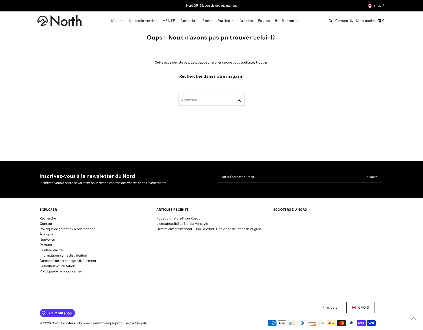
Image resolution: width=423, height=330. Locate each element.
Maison (117, 21)
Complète (188, 21)
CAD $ (379, 6)
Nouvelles (47, 239)
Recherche (48, 218)
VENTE (169, 21)
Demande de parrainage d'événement (68, 261)
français (330, 307)
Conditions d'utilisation (57, 266)
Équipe (264, 21)
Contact (46, 223)
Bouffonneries (287, 21)
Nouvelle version (143, 21)
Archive (246, 21)
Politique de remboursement (61, 271)
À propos (47, 234)
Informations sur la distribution (63, 255)
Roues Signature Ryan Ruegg (178, 218)
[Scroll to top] (414, 318)
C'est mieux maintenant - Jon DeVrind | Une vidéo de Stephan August (208, 229)
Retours (46, 245)
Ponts (207, 21)
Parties (224, 21)
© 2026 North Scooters (58, 323)
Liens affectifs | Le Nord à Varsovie (182, 223)
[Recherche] (331, 20)
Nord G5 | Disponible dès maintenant (211, 6)
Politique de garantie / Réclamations (67, 229)
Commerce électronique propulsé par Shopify (112, 323)
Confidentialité (51, 250)
